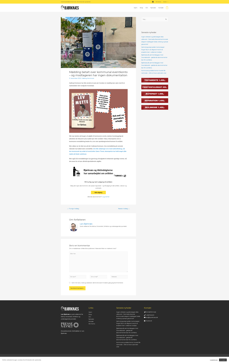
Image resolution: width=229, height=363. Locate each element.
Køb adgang (98, 192)
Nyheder (153, 8)
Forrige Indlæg (73, 208)
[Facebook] (153, 2)
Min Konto (158, 1)
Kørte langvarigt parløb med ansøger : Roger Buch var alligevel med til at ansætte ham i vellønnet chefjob (153, 49)
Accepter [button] (223, 360)
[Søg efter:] (154, 19)
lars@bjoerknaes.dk (152, 317)
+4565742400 (150, 315)
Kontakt (160, 8)
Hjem (135, 8)
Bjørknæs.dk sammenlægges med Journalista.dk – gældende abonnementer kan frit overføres (154, 57)
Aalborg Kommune (88, 78)
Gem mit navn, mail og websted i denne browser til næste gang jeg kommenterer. (97, 283)
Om (147, 8)
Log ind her (105, 197)
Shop (141, 8)
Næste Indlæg (124, 208)
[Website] (119, 277)
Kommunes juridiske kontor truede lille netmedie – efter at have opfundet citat (128, 345)
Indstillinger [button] (214, 360)
